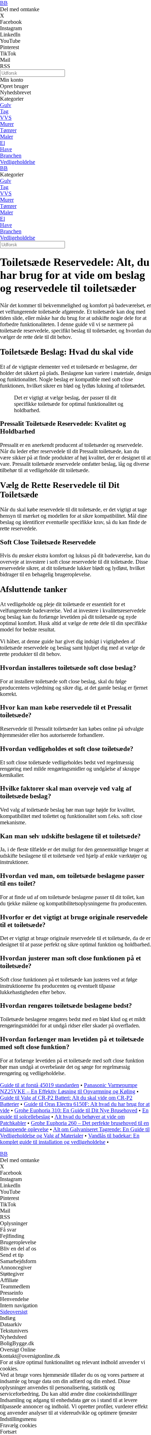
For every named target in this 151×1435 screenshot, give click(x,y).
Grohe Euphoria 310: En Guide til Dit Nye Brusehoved (75, 1110)
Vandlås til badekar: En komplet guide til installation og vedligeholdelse (69, 1139)
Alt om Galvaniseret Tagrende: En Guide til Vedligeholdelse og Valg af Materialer (75, 1132)
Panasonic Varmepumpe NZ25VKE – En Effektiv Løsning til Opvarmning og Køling (68, 1088)
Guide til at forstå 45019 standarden (39, 1085)
